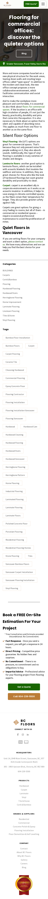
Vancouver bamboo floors (17, 564)
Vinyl (24, 797)
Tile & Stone (24, 801)
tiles (30, 556)
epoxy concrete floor (15, 386)
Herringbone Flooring (12, 297)
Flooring (6, 284)
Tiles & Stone (9, 315)
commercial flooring (15, 378)
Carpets (6, 275)
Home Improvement (12, 302)
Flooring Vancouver (14, 418)
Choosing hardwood (15, 370)
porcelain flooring (14, 531)
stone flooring (12, 556)
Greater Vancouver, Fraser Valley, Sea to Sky (26, 64)
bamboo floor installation (18, 337)
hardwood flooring (14, 442)
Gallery (24, 859)
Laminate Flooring (11, 306)
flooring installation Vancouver (20, 410)
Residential (24, 819)
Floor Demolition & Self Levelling (24, 834)
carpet (31, 345)
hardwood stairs (13, 451)
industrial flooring (14, 491)
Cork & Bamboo (10, 279)
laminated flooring (15, 499)
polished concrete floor (16, 523)
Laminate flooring (14, 507)
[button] (43, 4)
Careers (24, 863)
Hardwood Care (30, 426)
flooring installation (15, 402)
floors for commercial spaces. (24, 108)
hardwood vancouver (15, 459)
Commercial (24, 822)
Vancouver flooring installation (20, 580)
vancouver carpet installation (19, 572)
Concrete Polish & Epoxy (24, 826)
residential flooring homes (18, 548)
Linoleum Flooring (11, 311)
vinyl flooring (12, 588)
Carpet (24, 789)
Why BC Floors (24, 856)
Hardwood (10, 426)
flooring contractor (15, 394)
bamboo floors (13, 345)
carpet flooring (13, 353)
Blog (24, 867)
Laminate (24, 793)
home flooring (12, 483)
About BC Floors (24, 852)
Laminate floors (13, 515)
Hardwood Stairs (10, 293)
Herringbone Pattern (15, 475)
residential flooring (15, 539)
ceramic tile (11, 362)
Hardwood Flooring (11, 288)
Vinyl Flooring (9, 320)
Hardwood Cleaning (14, 434)
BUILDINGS (8, 270)
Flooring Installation (24, 830)
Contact (24, 848)
